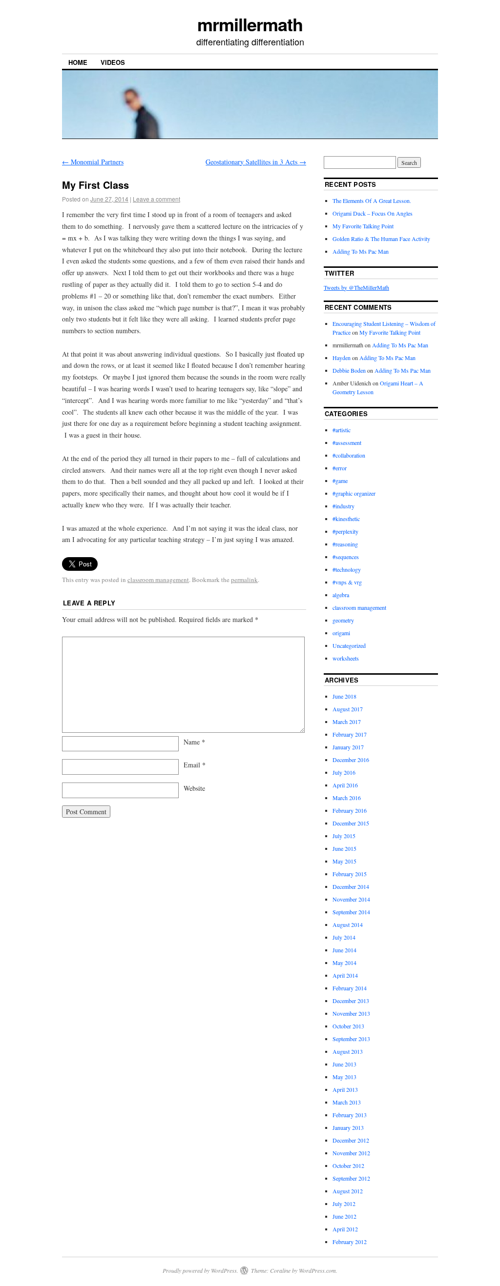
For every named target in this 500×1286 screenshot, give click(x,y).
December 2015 (351, 823)
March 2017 (347, 721)
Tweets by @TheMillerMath (356, 287)
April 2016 (345, 785)
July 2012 (344, 1203)
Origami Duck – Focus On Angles (373, 213)
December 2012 (351, 1140)
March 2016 (347, 798)
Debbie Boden (349, 370)
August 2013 (348, 1051)
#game (340, 480)
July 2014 (344, 937)
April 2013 (345, 1089)
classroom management (158, 579)
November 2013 (351, 1013)
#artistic (342, 430)
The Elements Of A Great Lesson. (372, 200)
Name (194, 741)
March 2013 (347, 1102)
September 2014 (351, 912)
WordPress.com (317, 1270)
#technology (347, 569)
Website (194, 788)
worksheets (346, 658)
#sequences (346, 557)
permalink (244, 579)
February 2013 (350, 1115)
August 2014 (348, 924)
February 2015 (350, 874)
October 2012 (348, 1165)
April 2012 (345, 1229)
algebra (341, 595)
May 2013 (344, 1077)
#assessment (347, 442)
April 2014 (345, 975)
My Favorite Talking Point (363, 226)
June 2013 (344, 1064)
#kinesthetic (346, 518)
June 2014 (344, 950)
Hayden (342, 358)
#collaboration (349, 455)
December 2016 (351, 760)
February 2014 (350, 988)
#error (340, 468)
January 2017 (348, 747)
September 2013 (351, 1039)
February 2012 (350, 1242)
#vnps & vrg (347, 582)
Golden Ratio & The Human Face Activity (381, 238)
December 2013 (351, 1001)
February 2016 (350, 810)
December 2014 (351, 886)
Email (195, 764)
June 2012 (344, 1216)
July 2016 (344, 772)
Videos (113, 62)
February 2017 (350, 734)
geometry (343, 620)
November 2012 (351, 1153)
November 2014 (351, 899)
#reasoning (345, 544)
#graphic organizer (354, 493)
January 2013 (348, 1127)
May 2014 (344, 962)
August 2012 (348, 1191)
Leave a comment (156, 199)
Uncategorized (349, 645)
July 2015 (344, 836)
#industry (343, 506)
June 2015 (344, 848)
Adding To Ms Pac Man (361, 251)
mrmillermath (249, 24)
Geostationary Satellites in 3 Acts (256, 161)
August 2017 (348, 709)
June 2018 (344, 696)
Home (77, 62)
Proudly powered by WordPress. (200, 1270)
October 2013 (348, 1026)
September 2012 (351, 1178)
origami (341, 633)
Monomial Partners (93, 161)
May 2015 (344, 861)
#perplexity (345, 531)
